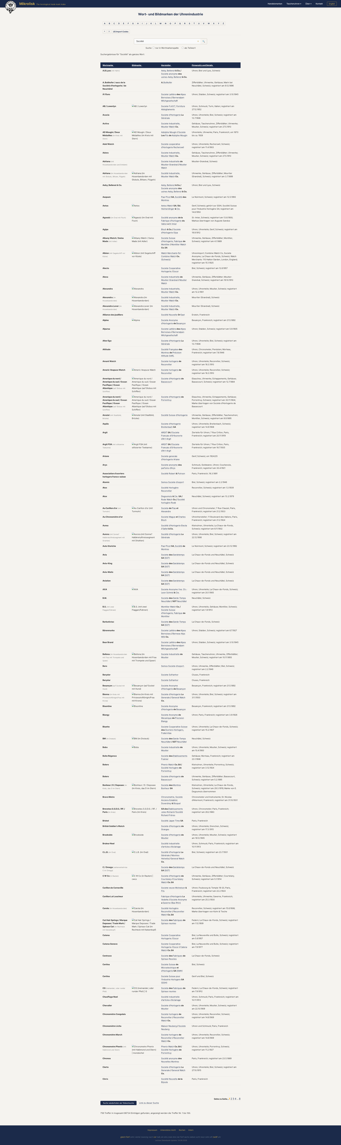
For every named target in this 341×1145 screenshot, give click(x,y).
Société (164, 173)
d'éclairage (175, 846)
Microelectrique (168, 967)
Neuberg (173, 1026)
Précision (176, 352)
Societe (164, 74)
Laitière (172, 94)
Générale (165, 118)
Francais (165, 435)
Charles (182, 517)
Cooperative (174, 268)
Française (173, 349)
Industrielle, (174, 123)
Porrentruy (166, 400)
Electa (184, 525)
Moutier (165, 126)
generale (173, 456)
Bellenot (171, 70)
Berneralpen (178, 97)
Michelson (180, 887)
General (175, 697)
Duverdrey (166, 803)
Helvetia (165, 858)
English (332, 4)
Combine (165, 256)
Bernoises (166, 97)
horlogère (165, 502)
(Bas (173, 903)
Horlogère (173, 487)
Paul (163, 197)
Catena (183, 947)
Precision (179, 718)
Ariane (176, 459)
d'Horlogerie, (167, 241)
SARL (171, 356)
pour (178, 976)
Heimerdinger (167, 209)
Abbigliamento (168, 109)
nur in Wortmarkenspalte (167, 48)
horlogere (173, 361)
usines (164, 77)
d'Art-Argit (166, 439)
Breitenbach (167, 427)
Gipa (175, 232)
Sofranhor (173, 674)
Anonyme (173, 320)
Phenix (164, 764)
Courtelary (166, 879)
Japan (171, 820)
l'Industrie (165, 979)
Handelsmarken (275, 4)
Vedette (165, 899)
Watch (172, 126)
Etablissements (180, 756)
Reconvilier (166, 364)
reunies (172, 923)
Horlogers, (179, 730)
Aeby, (163, 70)
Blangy (164, 721)
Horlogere (176, 979)
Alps (183, 633)
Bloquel (177, 803)
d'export (180, 482)
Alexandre (166, 511)
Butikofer (167, 82)
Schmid (169, 592)
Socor (176, 271)
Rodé (173, 502)
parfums (165, 468)
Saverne (167, 903)
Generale (165, 697)
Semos (164, 482)
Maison (164, 1026)
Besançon (181, 323)
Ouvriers (169, 730)
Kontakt (319, 4)
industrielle (174, 843)
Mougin (173, 132)
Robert (172, 473)
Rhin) (178, 903)
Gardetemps (178, 554)
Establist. (173, 800)
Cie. (178, 209)
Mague (172, 517)
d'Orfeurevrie (176, 435)
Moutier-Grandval (169, 164)
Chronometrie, (168, 797)
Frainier (165, 759)
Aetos (164, 205)
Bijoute (164, 1082)
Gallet (165, 528)
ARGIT (164, 432)
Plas (174, 508)
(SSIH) (164, 982)
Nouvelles (166, 1061)
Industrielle (174, 161)
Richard (170, 812)
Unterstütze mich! (168, 1130)
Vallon (164, 224)
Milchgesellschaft (169, 100)
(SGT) (167, 558)
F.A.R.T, (172, 106)
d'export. (180, 666)
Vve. (180, 589)
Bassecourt (166, 382)
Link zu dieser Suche (149, 1103)
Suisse (172, 238)
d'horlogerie (176, 220)
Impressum (152, 1130)
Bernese (176, 633)
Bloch (164, 229)
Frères (172, 815)
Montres (165, 200)
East (183, 314)
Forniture (180, 106)
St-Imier (173, 224)
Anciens (165, 800)
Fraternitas (166, 733)
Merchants (172, 253)
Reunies (173, 959)
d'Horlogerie (175, 115)
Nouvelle (173, 314)
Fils (166, 135)
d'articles (165, 846)
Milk (163, 637)
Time (177, 820)
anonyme (173, 74)
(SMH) (179, 971)
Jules (163, 812)
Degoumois (166, 496)
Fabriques (177, 920)
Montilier (165, 244)
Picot (168, 197)
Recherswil (178, 147)
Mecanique (166, 718)
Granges (165, 829)
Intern (190, 1130)
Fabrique (165, 220)
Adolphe (165, 132)
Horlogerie (166, 271)
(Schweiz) (165, 259)
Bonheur (165, 788)
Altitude (165, 356)
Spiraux (164, 923)
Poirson (181, 473)
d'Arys (172, 468)
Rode (163, 499)
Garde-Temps (179, 598)
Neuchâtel (166, 601)
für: (179, 253)
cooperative (174, 144)
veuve (172, 887)
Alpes (183, 94)
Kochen (182, 1130)
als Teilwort (190, 48)
